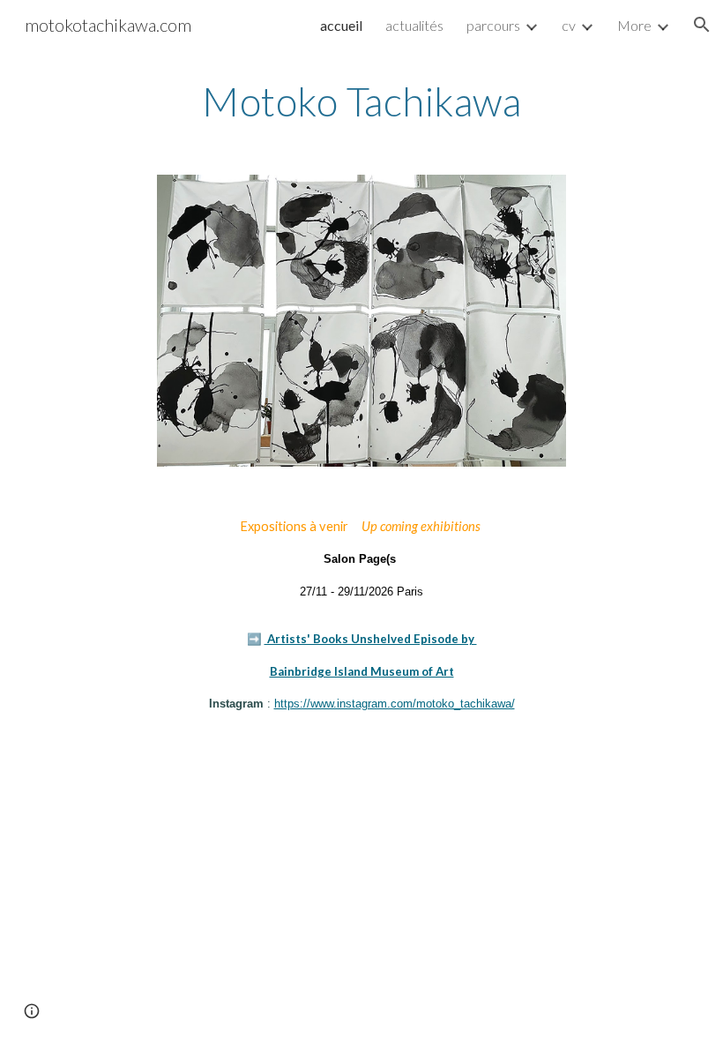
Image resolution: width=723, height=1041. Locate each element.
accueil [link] (341, 25)
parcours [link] (493, 25)
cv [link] (569, 25)
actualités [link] (414, 25)
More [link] (634, 25)
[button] (702, 25)
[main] (361, 101)
